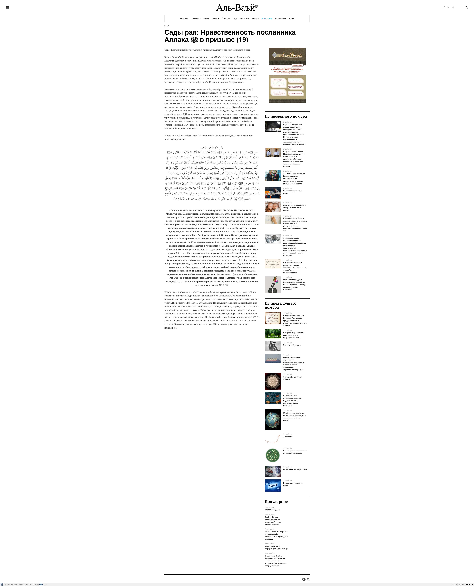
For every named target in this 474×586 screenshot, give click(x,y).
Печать (255, 18)
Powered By (306, 579)
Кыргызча (244, 18)
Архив (206, 18)
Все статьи (267, 18)
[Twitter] (449, 7)
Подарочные (280, 18)
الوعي (235, 18)
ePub (291, 18)
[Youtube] (453, 7)
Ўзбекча (226, 18)
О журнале (196, 18)
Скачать (215, 18)
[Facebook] (444, 7)
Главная (184, 18)
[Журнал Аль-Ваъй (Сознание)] (237, 7)
